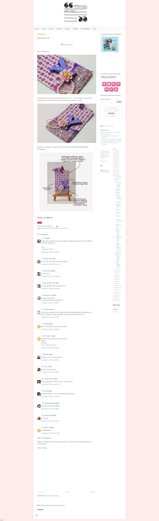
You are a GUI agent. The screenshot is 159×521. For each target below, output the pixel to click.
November (117, 179)
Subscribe (59, 29)
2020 (115, 163)
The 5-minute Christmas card (118, 206)
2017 (115, 169)
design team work (46, 228)
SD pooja (46, 324)
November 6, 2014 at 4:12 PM (50, 348)
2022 (115, 159)
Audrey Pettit (48, 415)
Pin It (1, 520)
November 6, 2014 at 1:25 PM (50, 303)
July (116, 277)
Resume (67, 29)
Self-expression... (118, 216)
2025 (115, 152)
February (117, 287)
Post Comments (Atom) (52, 496)
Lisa (44, 238)
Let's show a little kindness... (118, 211)
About (43, 29)
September (117, 271)
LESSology (55, 228)
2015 (115, 173)
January (117, 289)
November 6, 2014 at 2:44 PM (50, 329)
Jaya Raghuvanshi (50, 403)
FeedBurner (114, 116)
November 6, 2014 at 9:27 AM (50, 264)
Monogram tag (118, 252)
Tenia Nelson (47, 271)
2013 (115, 292)
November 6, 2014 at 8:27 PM (50, 372)
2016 (115, 171)
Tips (94, 29)
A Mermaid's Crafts (47, 249)
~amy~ (46, 366)
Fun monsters (118, 202)
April (116, 283)
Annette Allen (47, 258)
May (116, 281)
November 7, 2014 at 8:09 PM (50, 409)
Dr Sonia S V (47, 336)
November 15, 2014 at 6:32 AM (50, 433)
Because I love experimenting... (118, 221)
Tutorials (75, 29)
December (117, 177)
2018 (115, 167)
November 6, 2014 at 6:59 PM (50, 360)
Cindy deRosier (49, 379)
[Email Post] (56, 226)
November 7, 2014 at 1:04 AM (50, 384)
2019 (115, 165)
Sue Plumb (46, 309)
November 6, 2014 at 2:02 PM (50, 317)
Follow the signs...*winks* (118, 226)
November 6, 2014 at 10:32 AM (50, 276)
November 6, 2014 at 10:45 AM (50, 288)
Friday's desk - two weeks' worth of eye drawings (111, 139)
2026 (115, 150)
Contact (51, 29)
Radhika (46, 354)
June (116, 279)
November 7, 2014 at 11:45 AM (50, 396)
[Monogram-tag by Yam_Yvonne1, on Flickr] (67, 44)
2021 (115, 161)
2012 (115, 294)
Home (37, 29)
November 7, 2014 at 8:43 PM (50, 421)
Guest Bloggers (85, 29)
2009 (115, 300)
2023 (115, 157)
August (117, 275)
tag (66, 228)
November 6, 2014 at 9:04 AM (50, 252)
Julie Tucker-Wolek (49, 283)
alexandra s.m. (48, 295)
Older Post (93, 492)
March (116, 285)
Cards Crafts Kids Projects (49, 345)
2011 (115, 296)
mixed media (61, 228)
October (117, 269)
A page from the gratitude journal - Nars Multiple (111, 140)
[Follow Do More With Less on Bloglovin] (109, 78)
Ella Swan (47, 427)
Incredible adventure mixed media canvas (118, 257)
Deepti (46, 391)
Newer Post (41, 492)
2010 (115, 298)
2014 (115, 175)
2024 (115, 154)
